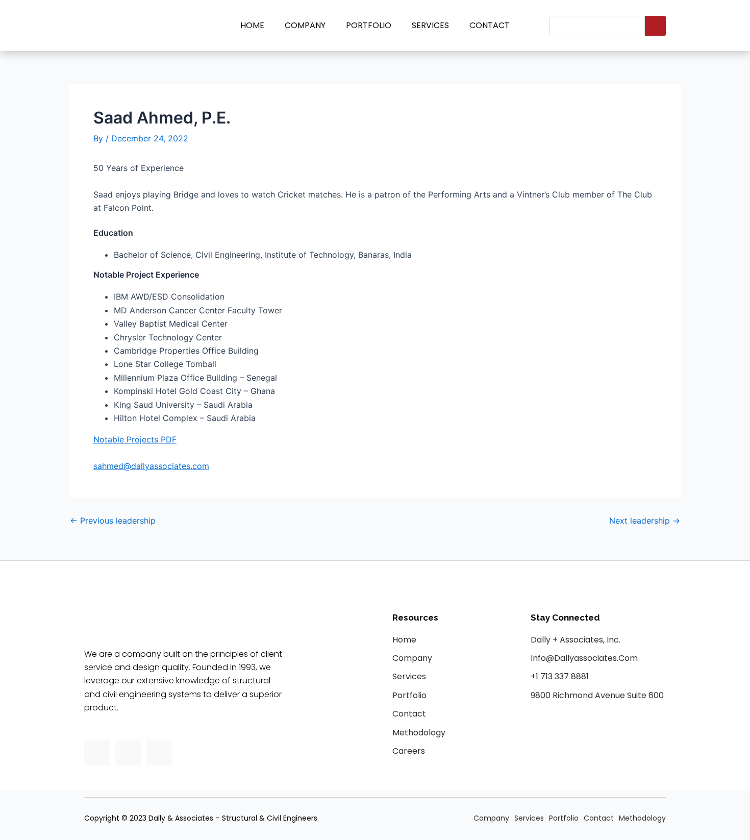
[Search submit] (655, 26)
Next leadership (644, 520)
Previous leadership (113, 520)
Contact (489, 25)
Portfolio (368, 25)
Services (430, 25)
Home (252, 25)
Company (305, 25)
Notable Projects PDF (135, 439)
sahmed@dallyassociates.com (151, 466)
